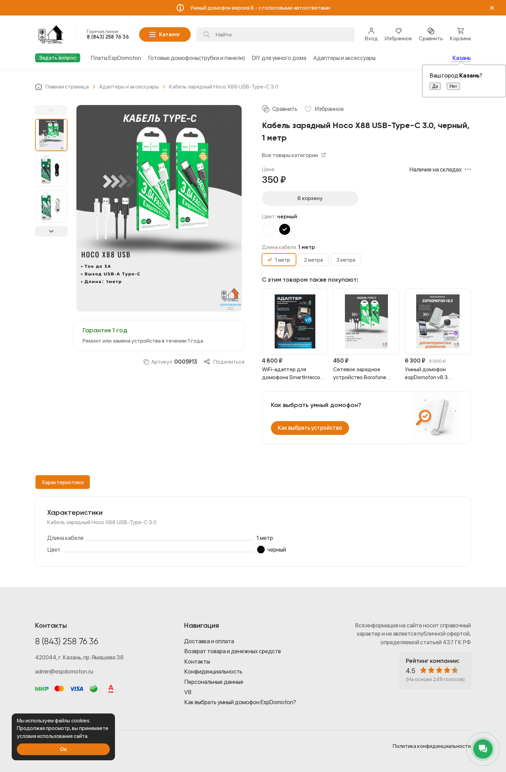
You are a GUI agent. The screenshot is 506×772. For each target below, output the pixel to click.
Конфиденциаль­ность (213, 671)
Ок (63, 749)
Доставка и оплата (209, 641)
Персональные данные (213, 681)
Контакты (197, 661)
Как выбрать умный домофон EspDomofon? (240, 702)
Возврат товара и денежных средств (232, 651)
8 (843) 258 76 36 (66, 642)
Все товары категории (290, 155)
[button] (51, 110)
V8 (187, 692)
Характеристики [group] (63, 482)
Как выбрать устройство (310, 428)
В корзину (310, 198)
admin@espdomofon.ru (64, 671)
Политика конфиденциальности (432, 746)
